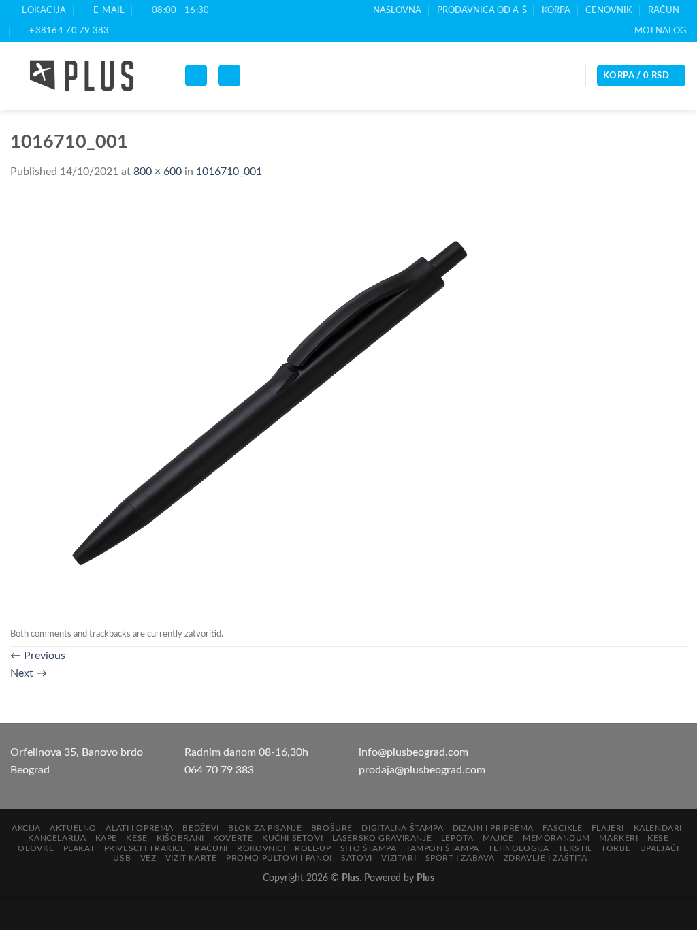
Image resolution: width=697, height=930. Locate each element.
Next (28, 673)
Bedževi (200, 828)
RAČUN (663, 10)
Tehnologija (518, 848)
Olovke (36, 848)
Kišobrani (180, 838)
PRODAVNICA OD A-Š (482, 10)
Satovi (356, 858)
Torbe (615, 848)
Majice (498, 838)
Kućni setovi (292, 838)
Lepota (457, 838)
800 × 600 (157, 171)
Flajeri (607, 828)
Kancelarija (57, 838)
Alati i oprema (140, 828)
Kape (106, 838)
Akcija (26, 828)
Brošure (332, 828)
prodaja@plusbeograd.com (422, 770)
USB (122, 858)
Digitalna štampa (402, 828)
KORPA (556, 10)
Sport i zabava (460, 858)
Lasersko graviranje (382, 838)
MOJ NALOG (660, 31)
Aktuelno (73, 828)
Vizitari (398, 858)
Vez (148, 858)
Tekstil (574, 848)
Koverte (233, 838)
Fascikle (562, 828)
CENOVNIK (608, 10)
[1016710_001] (282, 401)
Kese (136, 838)
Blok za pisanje (265, 828)
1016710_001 (229, 171)
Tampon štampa (442, 848)
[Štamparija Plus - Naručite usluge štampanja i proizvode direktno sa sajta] (81, 75)
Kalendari (658, 828)
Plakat (79, 848)
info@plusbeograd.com (413, 752)
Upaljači (659, 848)
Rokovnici (261, 848)
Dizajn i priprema (493, 828)
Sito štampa (368, 848)
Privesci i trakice (145, 848)
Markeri (618, 838)
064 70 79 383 (219, 770)
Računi (211, 848)
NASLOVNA (397, 10)
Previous (37, 655)
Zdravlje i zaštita (545, 858)
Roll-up (313, 848)
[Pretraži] (229, 76)
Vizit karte (191, 858)
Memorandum (556, 838)
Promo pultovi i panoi (279, 858)
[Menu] (196, 76)
